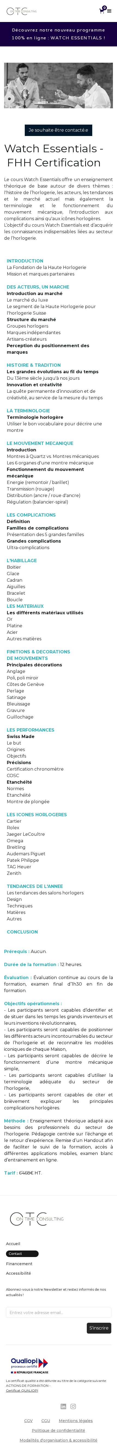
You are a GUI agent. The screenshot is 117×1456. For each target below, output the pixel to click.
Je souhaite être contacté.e (58, 130)
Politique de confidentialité (58, 1430)
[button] (102, 11)
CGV (28, 1420)
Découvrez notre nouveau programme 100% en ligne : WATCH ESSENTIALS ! (58, 34)
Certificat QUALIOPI (22, 1390)
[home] (21, 11)
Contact (15, 1254)
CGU (45, 1420)
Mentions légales (76, 1420)
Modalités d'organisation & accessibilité (58, 1440)
